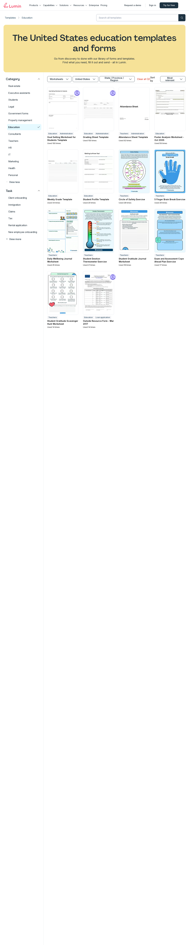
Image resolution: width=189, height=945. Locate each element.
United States (82, 79)
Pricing (104, 5)
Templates (10, 17)
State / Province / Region (114, 79)
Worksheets (56, 79)
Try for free (169, 5)
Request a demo (132, 5)
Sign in (152, 5)
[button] (23, 182)
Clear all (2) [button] (143, 79)
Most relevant (169, 79)
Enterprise (94, 5)
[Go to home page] (12, 5)
